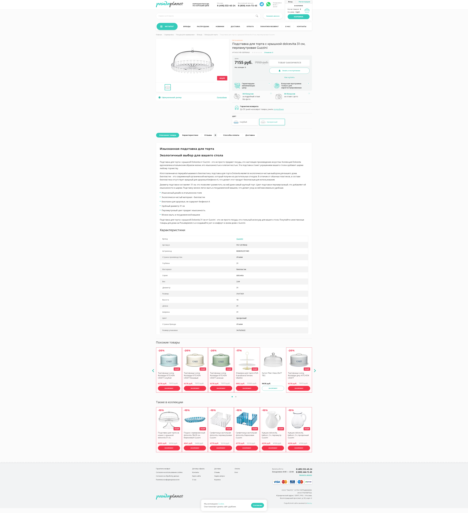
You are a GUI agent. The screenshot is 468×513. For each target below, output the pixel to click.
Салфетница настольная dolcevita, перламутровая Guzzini (221, 435)
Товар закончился (289, 63)
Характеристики (190, 135)
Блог (236, 472)
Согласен (257, 505)
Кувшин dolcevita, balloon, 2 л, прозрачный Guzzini (298, 435)
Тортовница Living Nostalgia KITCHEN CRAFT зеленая (218, 375)
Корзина (298, 17)
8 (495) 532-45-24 (226, 6)
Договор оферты (198, 469)
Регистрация (304, 2)
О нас (287, 26)
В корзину (169, 388)
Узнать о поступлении (291, 71)
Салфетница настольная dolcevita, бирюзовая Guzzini (246, 435)
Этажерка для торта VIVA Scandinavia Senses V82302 (247, 375)
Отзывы (210, 135)
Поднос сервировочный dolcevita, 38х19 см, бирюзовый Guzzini (194, 435)
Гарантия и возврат (269, 26)
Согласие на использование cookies (169, 472)
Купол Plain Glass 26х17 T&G (272, 374)
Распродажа (203, 26)
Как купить (289, 77)
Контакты (301, 26)
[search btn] (257, 16)
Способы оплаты (231, 135)
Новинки (220, 26)
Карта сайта (196, 476)
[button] (232, 396)
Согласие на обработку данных (167, 476)
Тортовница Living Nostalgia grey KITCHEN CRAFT (298, 375)
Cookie (221, 504)
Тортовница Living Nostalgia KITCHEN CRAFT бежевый (192, 375)
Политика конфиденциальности (167, 480)
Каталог (169, 26)
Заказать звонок (272, 16)
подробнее (279, 109)
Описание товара (167, 135)
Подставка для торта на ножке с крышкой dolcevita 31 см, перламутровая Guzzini (168, 435)
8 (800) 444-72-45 (247, 6)
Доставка (235, 26)
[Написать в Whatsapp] (262, 6)
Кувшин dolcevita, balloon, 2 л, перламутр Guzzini (271, 435)
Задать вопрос (219, 476)
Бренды (186, 26)
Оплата (250, 26)
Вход (290, 2)
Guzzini (239, 239)
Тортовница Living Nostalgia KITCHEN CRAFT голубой (166, 375)
